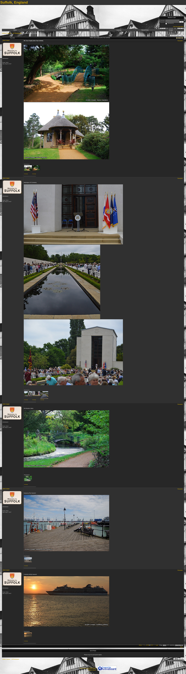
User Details (93, 30)
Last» (157, 645)
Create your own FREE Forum (88, 668)
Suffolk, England (6, 33)
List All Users (41, 30)
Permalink (180, 40)
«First (140, 645)
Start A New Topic (175, 35)
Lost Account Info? (178, 26)
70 (151, 645)
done (181, 646)
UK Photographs (17, 33)
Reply (182, 35)
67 (146, 645)
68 (148, 645)
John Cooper (6, 40)
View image (26, 173)
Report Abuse (92, 670)
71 (152, 645)
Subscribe (181, 658)
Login (181, 21)
